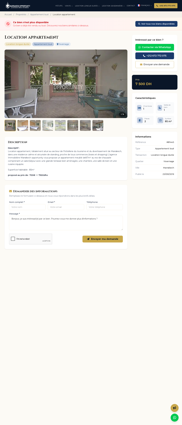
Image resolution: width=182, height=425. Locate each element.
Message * (14, 214)
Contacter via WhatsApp (156, 47)
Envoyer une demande (156, 64)
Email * (51, 202)
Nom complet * (17, 202)
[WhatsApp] (175, 418)
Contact (131, 6)
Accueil (59, 6)
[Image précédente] (8, 84)
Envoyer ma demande (104, 239)
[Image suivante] (123, 84)
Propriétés (21, 14)
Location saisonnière (112, 6)
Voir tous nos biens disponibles (158, 24)
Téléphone (92, 202)
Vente (68, 6)
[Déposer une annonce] (175, 408)
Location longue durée (86, 6)
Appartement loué (39, 14)
